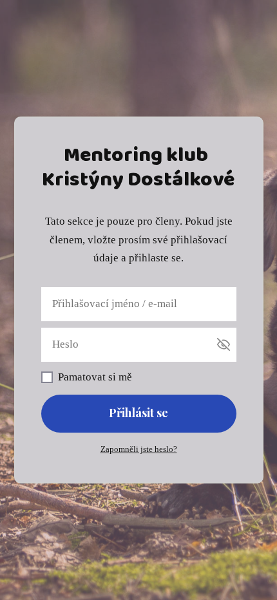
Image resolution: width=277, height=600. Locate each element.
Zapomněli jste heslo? (138, 449)
